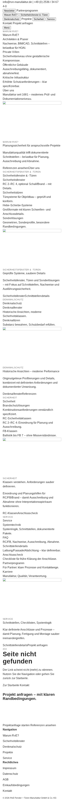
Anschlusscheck (28, 513)
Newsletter (9, 10)
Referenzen (29, 393)
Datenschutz (10, 773)
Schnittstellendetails (37, 295)
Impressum (9, 768)
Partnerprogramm (27, 10)
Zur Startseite (11, 685)
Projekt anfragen (23, 23)
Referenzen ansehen (15, 168)
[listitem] (32, 43)
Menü (7, 27)
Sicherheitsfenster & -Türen (34, 15)
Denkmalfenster (12, 393)
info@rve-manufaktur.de (17, 2)
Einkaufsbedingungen (16, 785)
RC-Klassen (10, 513)
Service (51, 19)
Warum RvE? (10, 15)
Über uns (34, 168)
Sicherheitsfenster (14, 295)
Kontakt (7, 23)
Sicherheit (39, 19)
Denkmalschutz (11, 19)
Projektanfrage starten (16, 725)
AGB (6, 779)
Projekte (27, 19)
